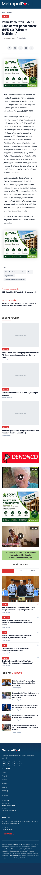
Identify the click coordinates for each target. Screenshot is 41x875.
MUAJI (33, 571)
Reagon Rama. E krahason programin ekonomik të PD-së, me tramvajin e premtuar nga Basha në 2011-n (20, 355)
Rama (29, 272)
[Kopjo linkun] (31, 48)
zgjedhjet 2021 (9, 276)
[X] (15, 48)
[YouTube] (20, 763)
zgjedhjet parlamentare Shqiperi (14, 279)
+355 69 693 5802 (7, 829)
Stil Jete (6, 617)
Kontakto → (9, 834)
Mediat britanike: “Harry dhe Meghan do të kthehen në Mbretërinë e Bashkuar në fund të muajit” (17, 622)
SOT (8, 571)
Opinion (4, 780)
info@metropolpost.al (9, 810)
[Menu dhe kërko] (35, 4)
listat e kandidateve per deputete (15, 272)
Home (3, 12)
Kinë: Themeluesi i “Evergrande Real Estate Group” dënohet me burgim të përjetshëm (23, 683)
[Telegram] (26, 48)
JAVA (20, 571)
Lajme (5, 604)
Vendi (4, 645)
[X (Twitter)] (14, 763)
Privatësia (5, 796)
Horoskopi (5, 791)
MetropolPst (11, 750)
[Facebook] (9, 48)
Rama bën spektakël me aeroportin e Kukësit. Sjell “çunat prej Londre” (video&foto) (20, 431)
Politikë (9, 12)
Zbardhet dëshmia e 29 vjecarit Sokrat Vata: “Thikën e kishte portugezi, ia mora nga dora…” (25, 727)
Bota (4, 632)
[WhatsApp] (20, 48)
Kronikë (5, 658)
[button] (20, 477)
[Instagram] (9, 763)
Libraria (4, 787)
